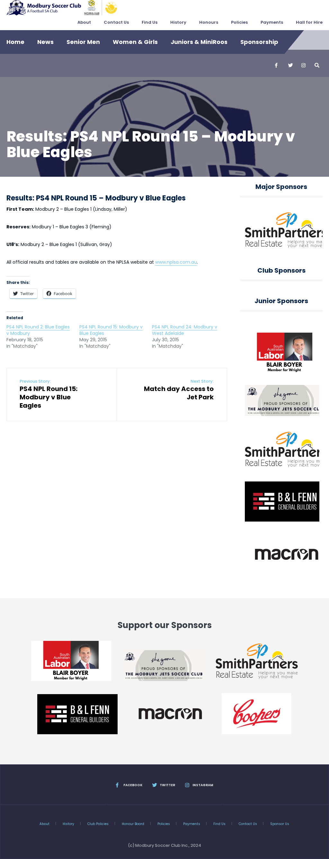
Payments (272, 22)
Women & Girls (135, 42)
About (84, 22)
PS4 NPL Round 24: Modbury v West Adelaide (184, 330)
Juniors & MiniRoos (199, 42)
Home (15, 42)
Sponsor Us (279, 823)
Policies (239, 22)
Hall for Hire (309, 22)
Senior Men (83, 42)
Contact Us (116, 22)
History (178, 22)
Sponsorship (259, 42)
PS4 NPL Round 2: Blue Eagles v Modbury (38, 330)
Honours (208, 22)
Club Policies (98, 823)
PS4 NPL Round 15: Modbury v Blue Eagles (111, 330)
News (45, 42)
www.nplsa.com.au (176, 262)
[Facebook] (277, 65)
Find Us (149, 22)
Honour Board (133, 823)
